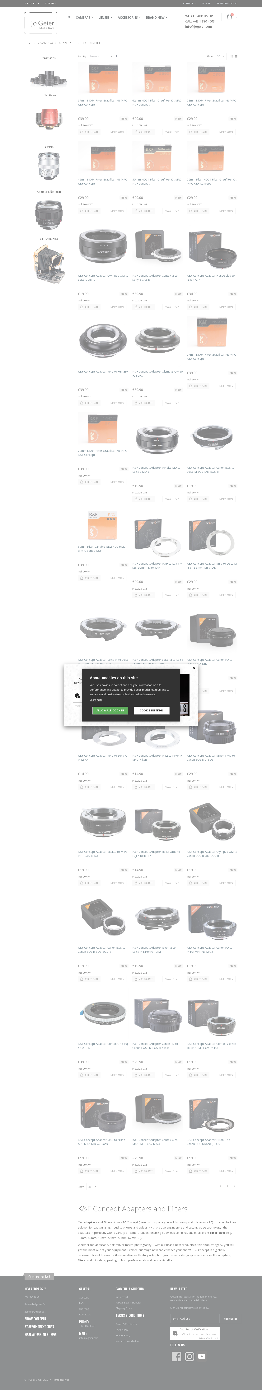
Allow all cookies (110, 710)
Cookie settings (152, 710)
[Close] (194, 668)
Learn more (96, 699)
